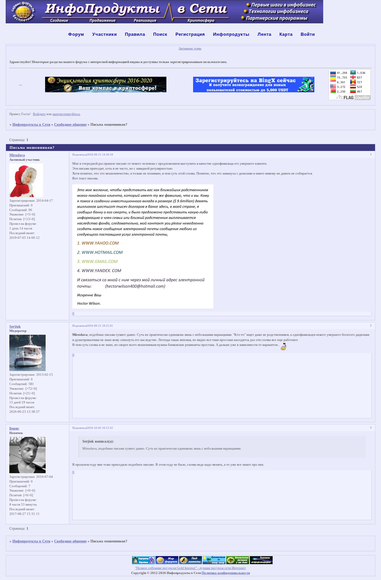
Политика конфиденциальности (226, 573)
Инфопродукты (231, 34)
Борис (14, 428)
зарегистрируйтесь (66, 114)
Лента (264, 34)
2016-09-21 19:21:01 (100, 325)
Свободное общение (70, 124)
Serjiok (15, 326)
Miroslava (17, 155)
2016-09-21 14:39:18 (100, 154)
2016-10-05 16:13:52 (100, 427)
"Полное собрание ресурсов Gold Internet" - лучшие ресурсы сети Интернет (190, 568)
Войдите (39, 114)
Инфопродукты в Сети (31, 124)
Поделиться (79, 154)
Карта (286, 34)
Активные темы (190, 48)
